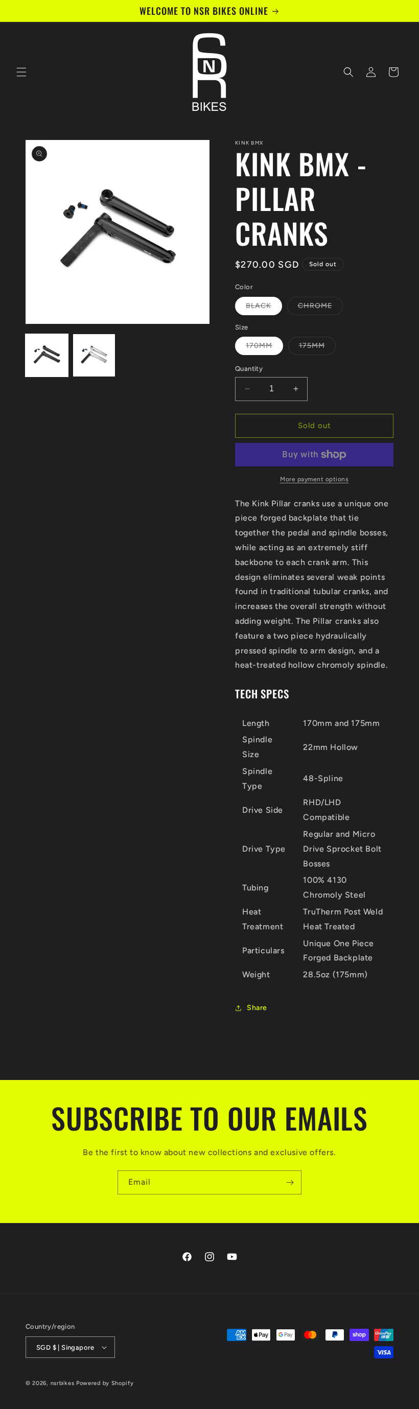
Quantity (249, 368)
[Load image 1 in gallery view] (47, 355)
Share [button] (257, 1007)
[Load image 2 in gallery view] (94, 355)
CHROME (320, 308)
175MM (317, 348)
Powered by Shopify (105, 1383)
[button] (21, 72)
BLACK (264, 308)
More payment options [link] (314, 479)
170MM (264, 348)
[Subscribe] (289, 1182)
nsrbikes (63, 1383)
